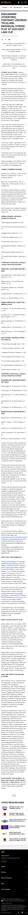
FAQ (19, 898)
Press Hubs (4, 7)
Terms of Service (20, 900)
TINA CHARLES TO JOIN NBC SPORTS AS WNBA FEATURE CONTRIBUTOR (17, 839)
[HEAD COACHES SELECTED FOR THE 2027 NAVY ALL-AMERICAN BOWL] (4, 821)
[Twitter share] (6, 39)
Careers (7, 898)
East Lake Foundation (10, 561)
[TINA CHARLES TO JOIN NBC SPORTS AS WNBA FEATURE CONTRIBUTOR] (4, 840)
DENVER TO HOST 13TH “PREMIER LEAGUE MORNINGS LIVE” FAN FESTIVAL (16, 807)
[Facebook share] (2, 39)
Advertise (3, 898)
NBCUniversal (9, 903)
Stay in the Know (5, 855)
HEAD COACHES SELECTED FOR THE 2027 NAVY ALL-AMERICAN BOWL (17, 820)
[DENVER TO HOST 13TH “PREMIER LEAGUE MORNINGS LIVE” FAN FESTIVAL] (4, 808)
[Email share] (9, 39)
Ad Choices (17, 899)
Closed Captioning (14, 898)
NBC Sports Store (5, 899)
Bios (11, 7)
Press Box (11, 899)
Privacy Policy (23, 899)
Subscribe (4, 861)
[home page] (6, 2)
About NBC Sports (18, 7)
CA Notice (14, 900)
